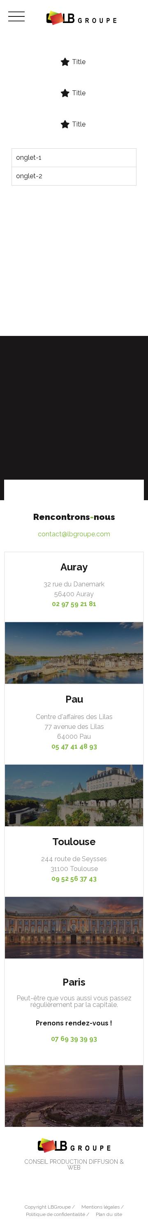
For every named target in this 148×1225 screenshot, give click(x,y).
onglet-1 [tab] (29, 157)
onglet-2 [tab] (29, 176)
